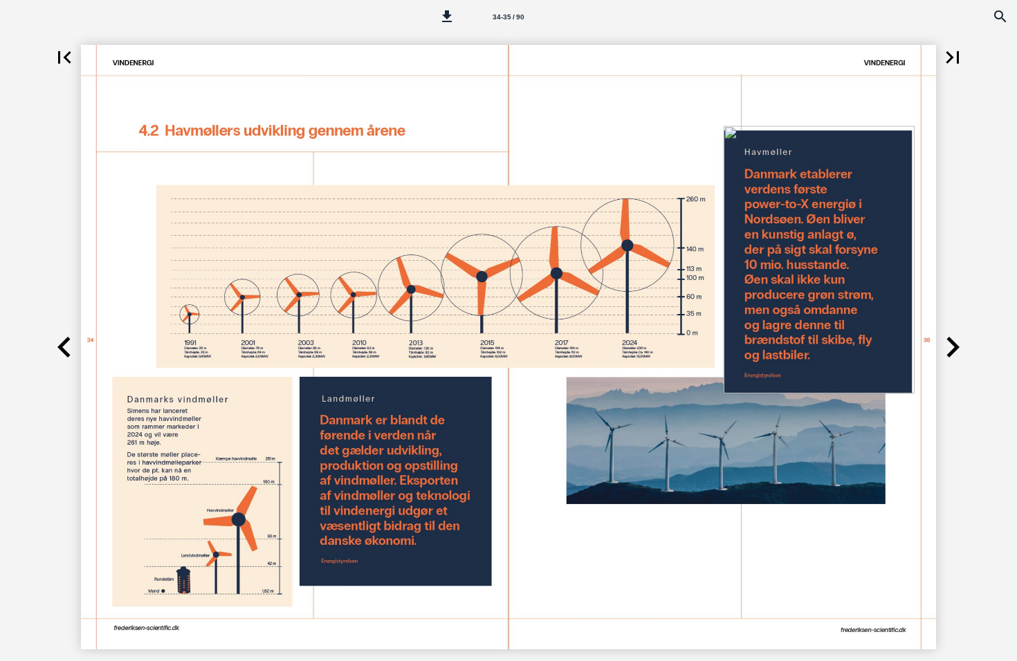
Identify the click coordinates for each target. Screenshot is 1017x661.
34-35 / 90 (508, 17)
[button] (447, 16)
